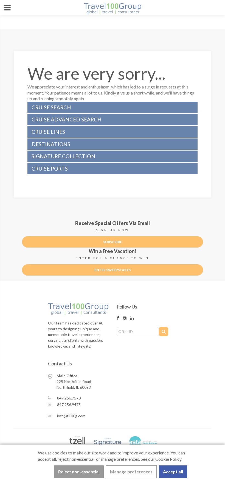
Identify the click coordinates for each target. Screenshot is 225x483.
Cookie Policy (168, 459)
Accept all (173, 471)
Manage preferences (131, 471)
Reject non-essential (79, 471)
